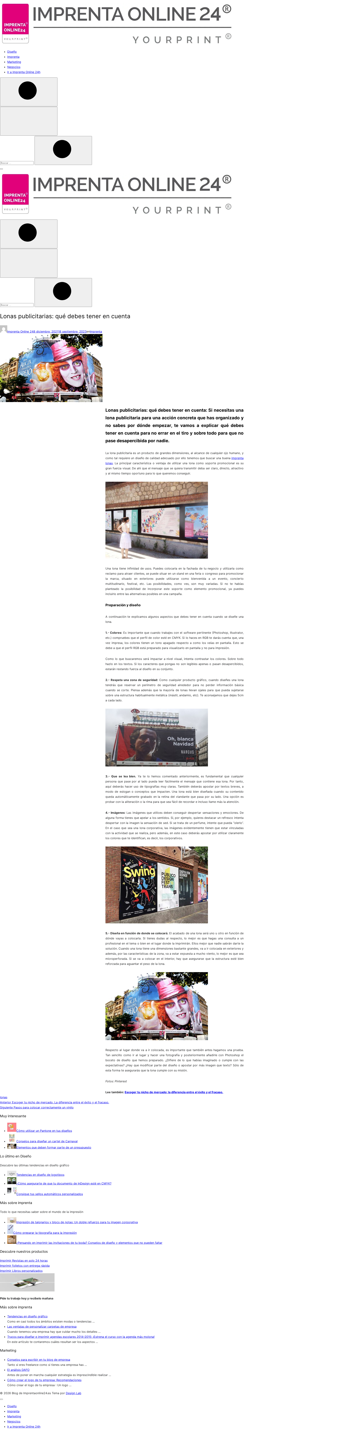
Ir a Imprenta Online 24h (23, 72)
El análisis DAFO (18, 1370)
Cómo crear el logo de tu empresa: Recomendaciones (44, 1380)
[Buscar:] (17, 163)
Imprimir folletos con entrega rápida (25, 1265)
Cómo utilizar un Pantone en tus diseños (44, 1131)
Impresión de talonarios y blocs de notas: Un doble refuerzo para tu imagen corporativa (77, 1222)
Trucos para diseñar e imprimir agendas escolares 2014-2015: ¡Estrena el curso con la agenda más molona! (81, 1337)
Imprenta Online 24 (20, 331)
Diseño (12, 51)
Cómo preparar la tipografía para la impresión (45, 1233)
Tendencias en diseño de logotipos (40, 1175)
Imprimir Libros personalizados (21, 1271)
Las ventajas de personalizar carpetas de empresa (42, 1326)
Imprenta (13, 57)
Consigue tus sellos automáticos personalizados (49, 1194)
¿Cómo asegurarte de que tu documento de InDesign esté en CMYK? (63, 1183)
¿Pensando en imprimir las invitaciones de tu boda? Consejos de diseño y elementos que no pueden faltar (89, 1243)
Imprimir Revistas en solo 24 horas (24, 1260)
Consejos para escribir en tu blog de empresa (38, 1359)
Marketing (14, 62)
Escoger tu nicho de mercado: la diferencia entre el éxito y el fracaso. (174, 1092)
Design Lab (73, 1393)
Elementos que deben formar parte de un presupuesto (53, 1147)
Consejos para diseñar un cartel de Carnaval (47, 1141)
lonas (3, 1097)
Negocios (13, 67)
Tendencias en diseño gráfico (27, 1316)
